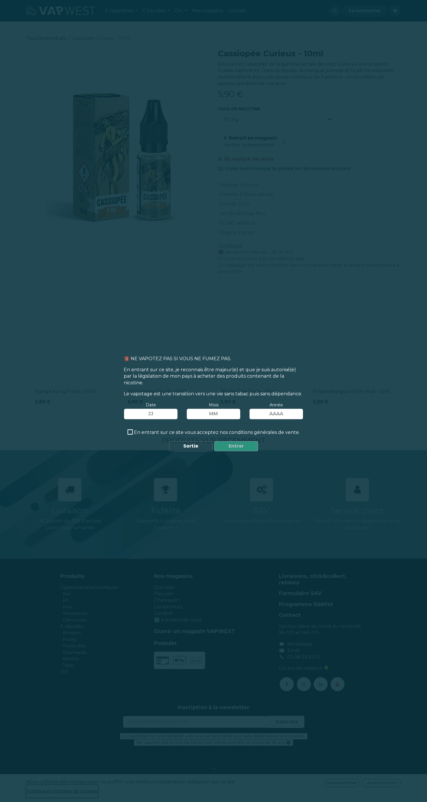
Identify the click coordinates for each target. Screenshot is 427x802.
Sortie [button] (190, 446)
